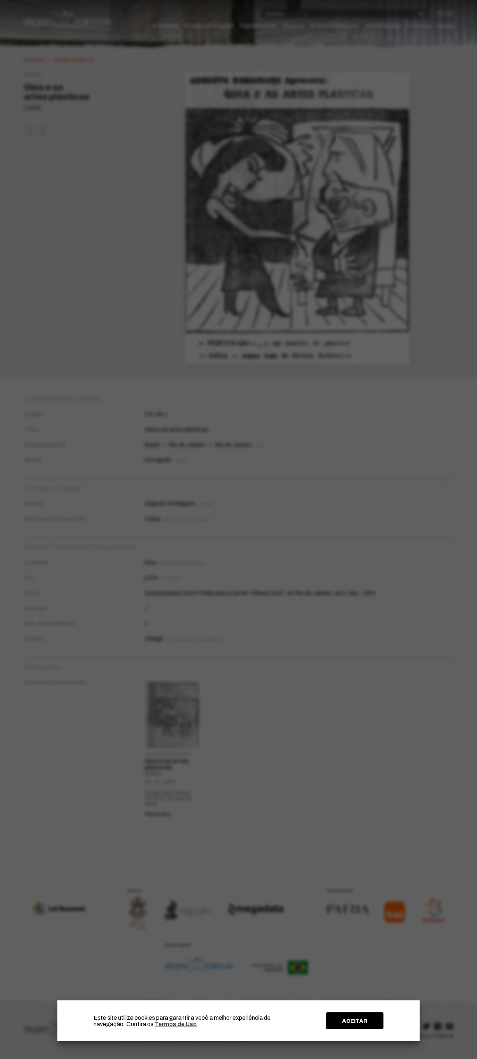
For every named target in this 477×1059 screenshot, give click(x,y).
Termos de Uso (176, 1024)
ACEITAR (354, 1021)
